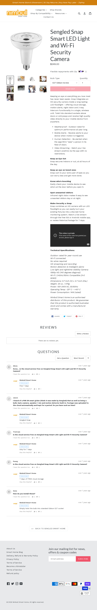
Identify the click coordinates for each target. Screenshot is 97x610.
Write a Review (83, 334)
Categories (42, 10)
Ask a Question (63, 358)
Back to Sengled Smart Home (50, 529)
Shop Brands (56, 10)
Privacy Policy (13, 559)
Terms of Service (14, 563)
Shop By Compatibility (42, 13)
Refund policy (13, 573)
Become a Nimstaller (16, 566)
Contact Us (49, 17)
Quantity (84, 78)
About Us (11, 548)
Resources (61, 13)
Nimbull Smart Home (21, 602)
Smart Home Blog (15, 552)
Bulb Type (55, 78)
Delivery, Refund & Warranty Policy (22, 556)
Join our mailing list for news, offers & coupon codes (66, 550)
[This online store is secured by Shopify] (84, 595)
